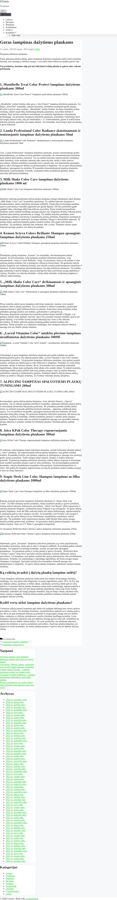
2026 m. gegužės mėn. (16, 707)
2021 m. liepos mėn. (15, 843)
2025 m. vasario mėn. (15, 746)
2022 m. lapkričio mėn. (16, 815)
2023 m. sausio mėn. (15, 810)
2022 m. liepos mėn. (15, 825)
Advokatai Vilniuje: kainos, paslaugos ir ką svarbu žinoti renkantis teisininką (17, 665)
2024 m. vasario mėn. (15, 776)
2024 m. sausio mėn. (15, 779)
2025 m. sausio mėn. (15, 748)
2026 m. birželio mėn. (15, 705)
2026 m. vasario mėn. (15, 715)
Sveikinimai (11, 27)
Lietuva (9, 19)
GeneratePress (31, 898)
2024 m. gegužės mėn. (16, 769)
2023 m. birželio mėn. (15, 797)
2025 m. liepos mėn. (15, 733)
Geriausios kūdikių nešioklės (15, 642)
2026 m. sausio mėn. (15, 717)
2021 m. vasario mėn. (15, 856)
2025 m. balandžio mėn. (16, 740)
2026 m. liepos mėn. (15, 702)
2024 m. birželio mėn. (15, 766)
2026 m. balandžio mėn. (16, 710)
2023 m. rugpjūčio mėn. (16, 792)
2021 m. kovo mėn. (14, 853)
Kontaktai (10, 32)
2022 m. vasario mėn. (15, 835)
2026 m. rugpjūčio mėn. (16, 699)
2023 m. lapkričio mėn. (16, 784)
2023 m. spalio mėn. (15, 787)
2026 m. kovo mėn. (14, 712)
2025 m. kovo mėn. (14, 743)
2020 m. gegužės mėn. (16, 861)
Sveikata (9, 883)
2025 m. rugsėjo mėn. (15, 728)
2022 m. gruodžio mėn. (16, 812)
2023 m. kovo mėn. (14, 805)
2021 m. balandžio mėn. (16, 851)
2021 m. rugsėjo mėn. (15, 840)
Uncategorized (12, 891)
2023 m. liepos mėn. (15, 794)
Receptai (10, 22)
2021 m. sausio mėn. (15, 858)
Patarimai (10, 25)
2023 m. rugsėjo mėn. (15, 789)
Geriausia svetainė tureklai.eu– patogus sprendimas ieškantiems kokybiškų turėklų (17, 677)
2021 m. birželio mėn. (15, 846)
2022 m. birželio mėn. (15, 828)
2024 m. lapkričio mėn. (16, 753)
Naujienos (10, 876)
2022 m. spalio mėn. (15, 817)
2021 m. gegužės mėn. (16, 848)
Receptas (10, 881)
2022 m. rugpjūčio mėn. (16, 823)
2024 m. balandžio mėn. (16, 771)
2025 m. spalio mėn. (15, 725)
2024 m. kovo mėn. (14, 774)
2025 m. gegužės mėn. (16, 738)
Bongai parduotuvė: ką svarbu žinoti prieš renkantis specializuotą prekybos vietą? (17, 685)
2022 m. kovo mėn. (14, 833)
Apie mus (15, 35)
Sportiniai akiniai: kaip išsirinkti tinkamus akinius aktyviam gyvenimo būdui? (17, 659)
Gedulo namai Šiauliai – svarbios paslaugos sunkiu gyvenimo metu (15, 670)
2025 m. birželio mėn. (15, 735)
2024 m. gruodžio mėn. (16, 751)
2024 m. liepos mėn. (15, 764)
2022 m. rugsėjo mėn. (15, 820)
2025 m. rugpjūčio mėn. (16, 730)
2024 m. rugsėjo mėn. (15, 758)
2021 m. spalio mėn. (15, 838)
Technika (10, 888)
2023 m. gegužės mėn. (16, 799)
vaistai (8, 894)
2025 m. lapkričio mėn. (16, 723)
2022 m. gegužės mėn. (16, 830)
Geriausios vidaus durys (13, 644)
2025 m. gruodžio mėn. (16, 720)
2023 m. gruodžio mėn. (16, 782)
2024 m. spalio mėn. (15, 756)
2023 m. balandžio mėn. (16, 802)
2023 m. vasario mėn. (15, 807)
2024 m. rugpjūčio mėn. (16, 761)
